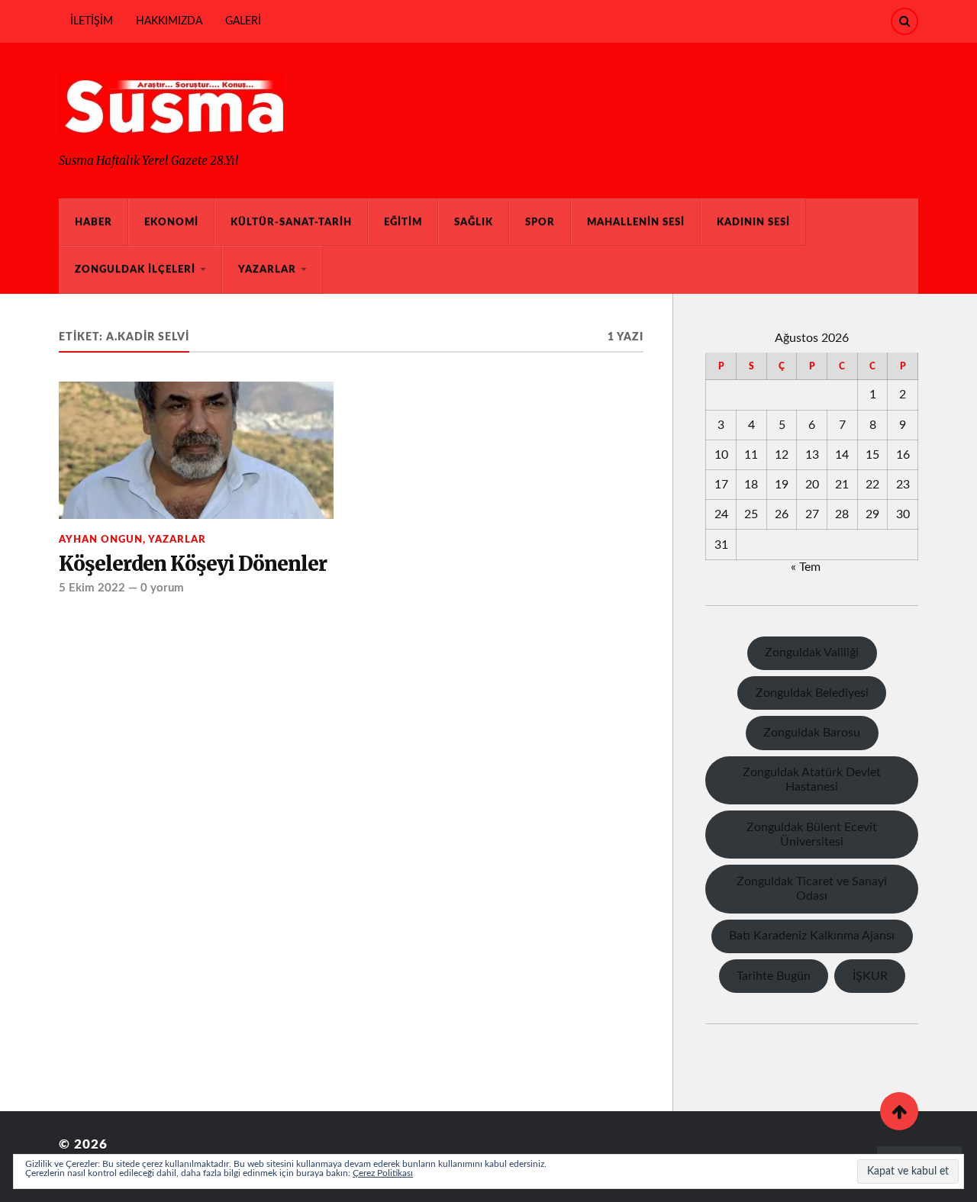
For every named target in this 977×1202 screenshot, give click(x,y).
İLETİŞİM (91, 21)
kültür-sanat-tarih (291, 222)
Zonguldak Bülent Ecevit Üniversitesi (811, 834)
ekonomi (171, 222)
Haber (93, 222)
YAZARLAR (267, 269)
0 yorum (162, 588)
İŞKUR (870, 976)
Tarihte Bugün (774, 976)
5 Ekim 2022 (92, 588)
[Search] (904, 21)
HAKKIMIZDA (169, 21)
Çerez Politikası (383, 1173)
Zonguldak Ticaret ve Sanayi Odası (812, 888)
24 (721, 514)
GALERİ (243, 21)
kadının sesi (753, 222)
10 (721, 455)
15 (872, 455)
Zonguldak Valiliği (812, 652)
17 (721, 485)
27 (812, 514)
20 (812, 485)
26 (781, 514)
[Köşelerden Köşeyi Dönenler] (196, 450)
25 (751, 514)
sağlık (473, 222)
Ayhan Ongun (101, 539)
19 (781, 485)
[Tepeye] (899, 1111)
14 (842, 455)
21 (842, 485)
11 (751, 455)
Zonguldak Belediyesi (812, 693)
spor (540, 222)
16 (903, 455)
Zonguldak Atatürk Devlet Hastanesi (812, 779)
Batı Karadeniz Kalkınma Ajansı (812, 936)
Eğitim (403, 222)
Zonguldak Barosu (811, 733)
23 (903, 485)
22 (872, 485)
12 (781, 455)
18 (751, 485)
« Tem (806, 567)
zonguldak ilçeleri (135, 269)
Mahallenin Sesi (636, 222)
